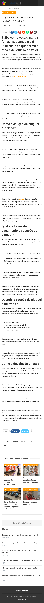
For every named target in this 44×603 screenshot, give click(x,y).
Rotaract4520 (22, 599)
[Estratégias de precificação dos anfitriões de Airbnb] (31, 470)
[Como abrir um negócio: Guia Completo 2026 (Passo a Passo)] (12, 470)
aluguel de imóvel (20, 76)
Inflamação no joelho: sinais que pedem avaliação (19, 568)
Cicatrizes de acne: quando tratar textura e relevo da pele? (22, 560)
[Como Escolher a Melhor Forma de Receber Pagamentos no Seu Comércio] (12, 494)
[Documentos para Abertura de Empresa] (31, 494)
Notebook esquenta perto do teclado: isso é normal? (20, 535)
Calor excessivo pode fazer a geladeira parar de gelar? (21, 543)
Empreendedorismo (8, 12)
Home (18, 591)
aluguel (21, 199)
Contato (25, 591)
